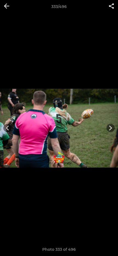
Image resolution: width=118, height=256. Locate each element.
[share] (111, 6)
